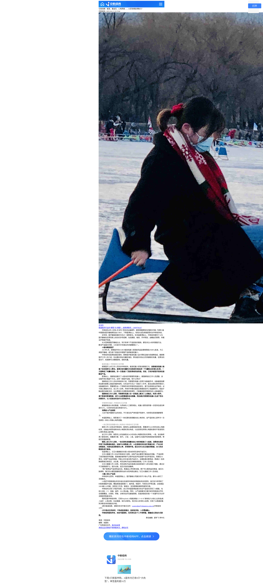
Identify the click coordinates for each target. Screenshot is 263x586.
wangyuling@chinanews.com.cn (142, 506)
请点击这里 (116, 525)
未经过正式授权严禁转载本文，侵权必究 (113, 528)
